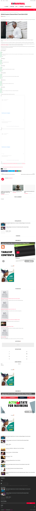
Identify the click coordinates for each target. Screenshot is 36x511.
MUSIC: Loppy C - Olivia (9, 456)
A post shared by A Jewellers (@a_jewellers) (13, 160)
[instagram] (33, 0)
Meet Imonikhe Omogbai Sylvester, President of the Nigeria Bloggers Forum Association (18, 436)
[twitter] (32, 0)
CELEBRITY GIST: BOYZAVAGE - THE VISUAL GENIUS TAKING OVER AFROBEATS (6, 192)
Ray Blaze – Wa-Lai (8, 444)
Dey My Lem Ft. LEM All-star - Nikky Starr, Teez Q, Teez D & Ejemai (15, 448)
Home (1, 0)
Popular (12, 6)
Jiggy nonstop (3, 16)
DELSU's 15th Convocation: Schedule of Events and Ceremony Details (10, 298)
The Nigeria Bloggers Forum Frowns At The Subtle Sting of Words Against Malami (17, 440)
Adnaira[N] (12, 369)
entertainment (4, 12)
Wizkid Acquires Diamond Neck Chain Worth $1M (10, 163)
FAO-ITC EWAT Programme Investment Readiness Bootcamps (14, 468)
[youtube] (26, 359)
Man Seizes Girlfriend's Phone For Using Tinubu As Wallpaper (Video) (10, 319)
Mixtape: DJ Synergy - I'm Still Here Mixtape (12, 452)
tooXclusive (23, 163)
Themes (5, 509)
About (4, 0)
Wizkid (22, 19)
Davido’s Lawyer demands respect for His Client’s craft (8, 309)
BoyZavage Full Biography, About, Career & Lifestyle (13, 460)
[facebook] (30, 0)
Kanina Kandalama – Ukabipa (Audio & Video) (7, 326)
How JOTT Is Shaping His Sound (17, 191)
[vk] (26, 356)
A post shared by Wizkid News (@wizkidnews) (12, 126)
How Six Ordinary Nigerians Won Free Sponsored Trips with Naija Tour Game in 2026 (17, 464)
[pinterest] (34, 0)
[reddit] (26, 354)
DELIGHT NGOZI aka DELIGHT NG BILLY (29, 192)
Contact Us (6, 0)
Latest (6, 6)
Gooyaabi (11, 509)
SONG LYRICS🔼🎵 (28, 6)
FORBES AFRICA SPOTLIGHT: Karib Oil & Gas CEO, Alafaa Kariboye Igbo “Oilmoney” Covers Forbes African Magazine (20, 473)
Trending (22, 6)
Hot (17, 6)
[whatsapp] (9, 354)
